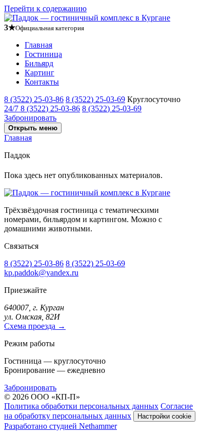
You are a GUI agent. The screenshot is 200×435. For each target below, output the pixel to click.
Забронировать (30, 117)
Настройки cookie (164, 416)
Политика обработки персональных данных (81, 406)
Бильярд (39, 63)
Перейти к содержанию (45, 8)
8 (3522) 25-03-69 (95, 99)
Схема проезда (35, 326)
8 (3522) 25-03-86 (34, 99)
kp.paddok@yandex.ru (41, 272)
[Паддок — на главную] (87, 17)
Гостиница (43, 54)
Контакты (42, 81)
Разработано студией (60, 426)
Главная (38, 45)
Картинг (39, 72)
